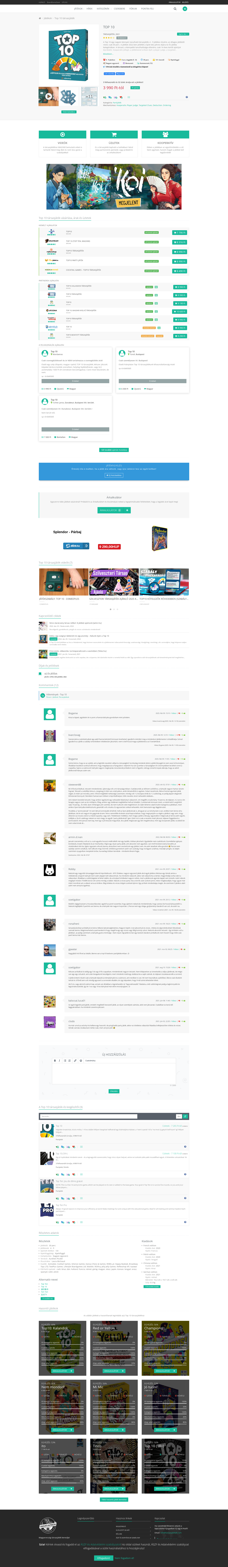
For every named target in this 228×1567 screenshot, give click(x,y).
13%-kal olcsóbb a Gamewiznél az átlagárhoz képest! (127, 67)
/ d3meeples (43, 604)
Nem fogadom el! (124, 1558)
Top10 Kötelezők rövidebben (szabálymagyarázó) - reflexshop (178, 598)
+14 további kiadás (152, 1286)
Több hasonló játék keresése (114, 1499)
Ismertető (72, 639)
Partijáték (117, 102)
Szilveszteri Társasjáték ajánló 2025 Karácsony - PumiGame (126, 598)
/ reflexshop (144, 604)
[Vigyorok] (81, 1060)
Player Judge (132, 105)
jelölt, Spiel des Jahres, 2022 (55, 677)
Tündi (132, 354)
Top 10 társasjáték (64, 18)
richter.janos (58, 402)
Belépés (185, 2)
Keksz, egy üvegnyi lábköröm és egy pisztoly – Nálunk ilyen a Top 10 (79, 636)
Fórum (133, 8)
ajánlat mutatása (114, 450)
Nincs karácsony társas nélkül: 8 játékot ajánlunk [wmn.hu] (75, 623)
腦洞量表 (44, 1289)
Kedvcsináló (65, 626)
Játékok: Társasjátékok (61, 697)
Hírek (89, 8)
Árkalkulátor (174, 2)
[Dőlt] (59, 1060)
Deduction (157, 105)
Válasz (174, 713)
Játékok (78, 8)
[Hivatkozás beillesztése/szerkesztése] (75, 1060)
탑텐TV (44, 1294)
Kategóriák (103, 8)
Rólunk (119, 1534)
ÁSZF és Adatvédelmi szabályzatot (101, 1544)
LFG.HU (64, 2)
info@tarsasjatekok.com (171, 1532)
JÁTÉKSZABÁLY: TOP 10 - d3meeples (59, 598)
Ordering (167, 105)
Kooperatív (121, 105)
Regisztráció (121, 1526)
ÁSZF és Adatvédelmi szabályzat (128, 1538)
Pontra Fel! (147, 8)
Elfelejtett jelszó (123, 1530)
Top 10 (44, 1286)
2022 (72, 626)
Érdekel (75, 381)
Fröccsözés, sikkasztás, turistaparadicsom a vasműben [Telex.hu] (77, 651)
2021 (78, 654)
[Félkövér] (55, 1060)
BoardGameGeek (53, 2)
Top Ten (44, 1284)
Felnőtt (66, 1167)
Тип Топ (44, 1292)
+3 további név (47, 1298)
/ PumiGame (93, 604)
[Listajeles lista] (65, 1060)
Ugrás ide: (183, 34)
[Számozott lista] (69, 1060)
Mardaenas (58, 354)
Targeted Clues (145, 105)
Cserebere (119, 8)
